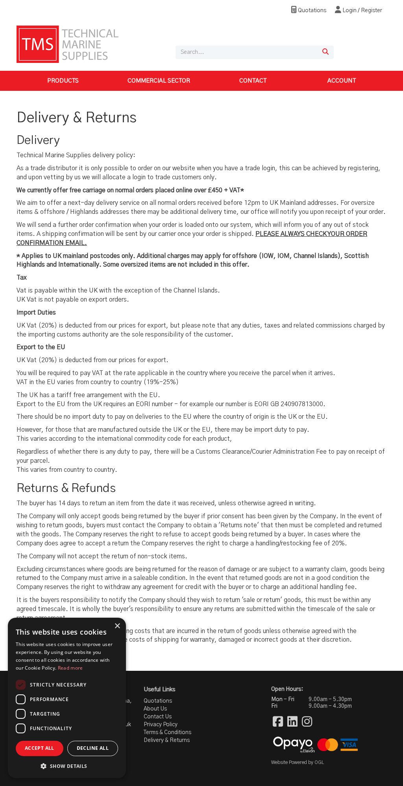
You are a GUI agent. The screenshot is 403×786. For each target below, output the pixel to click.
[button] (67, 765)
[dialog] (67, 698)
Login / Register (361, 10)
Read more (70, 668)
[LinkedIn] (292, 722)
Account (341, 81)
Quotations (311, 10)
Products (63, 81)
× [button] (117, 626)
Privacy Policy (160, 724)
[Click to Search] (325, 52)
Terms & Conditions (167, 732)
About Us (155, 709)
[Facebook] (278, 722)
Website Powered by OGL (297, 762)
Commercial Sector (159, 81)
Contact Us (158, 717)
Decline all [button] (93, 748)
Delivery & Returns (167, 740)
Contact (252, 81)
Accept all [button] (39, 748)
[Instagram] (307, 722)
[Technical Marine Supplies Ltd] (67, 44)
